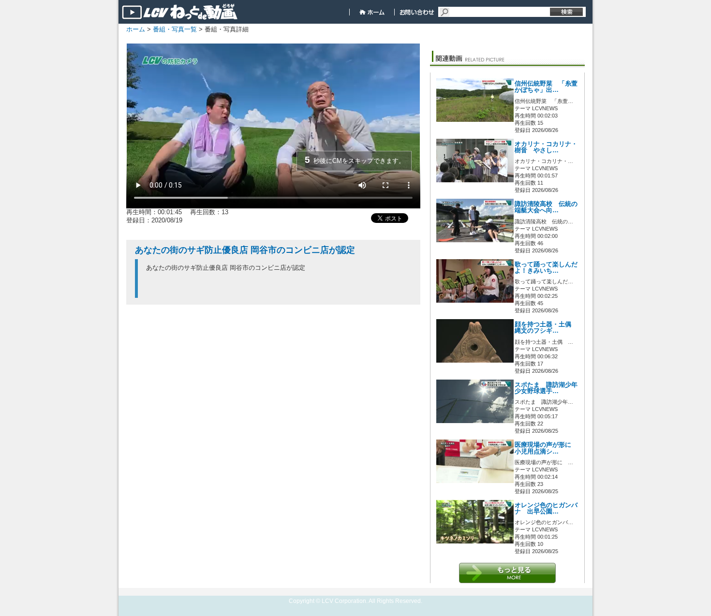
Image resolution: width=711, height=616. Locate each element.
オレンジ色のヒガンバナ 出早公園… (546, 508)
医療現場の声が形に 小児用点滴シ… (546, 448)
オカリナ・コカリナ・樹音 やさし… (546, 147)
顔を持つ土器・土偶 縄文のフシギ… (546, 327)
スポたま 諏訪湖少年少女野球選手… (546, 388)
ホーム (135, 29)
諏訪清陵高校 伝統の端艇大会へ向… (546, 207)
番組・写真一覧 (175, 29)
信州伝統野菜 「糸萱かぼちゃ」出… (546, 86)
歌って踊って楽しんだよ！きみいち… (546, 267)
